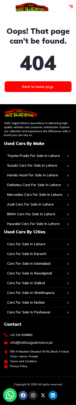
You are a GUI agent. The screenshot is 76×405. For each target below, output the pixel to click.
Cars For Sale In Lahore (26, 244)
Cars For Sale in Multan (26, 302)
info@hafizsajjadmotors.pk (31, 342)
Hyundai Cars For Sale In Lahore (33, 224)
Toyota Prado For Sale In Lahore (33, 155)
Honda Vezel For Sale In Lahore (32, 175)
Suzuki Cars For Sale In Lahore (32, 165)
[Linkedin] (52, 395)
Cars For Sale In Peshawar (29, 312)
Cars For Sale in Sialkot (26, 283)
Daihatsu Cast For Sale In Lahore (34, 185)
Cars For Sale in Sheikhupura (31, 292)
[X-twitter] (43, 395)
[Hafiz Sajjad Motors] (31, 7)
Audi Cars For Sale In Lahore (30, 204)
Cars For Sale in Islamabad (28, 263)
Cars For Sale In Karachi (26, 254)
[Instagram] (33, 395)
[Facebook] (23, 395)
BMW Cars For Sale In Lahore (31, 214)
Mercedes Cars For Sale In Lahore (34, 194)
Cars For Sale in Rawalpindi (29, 273)
